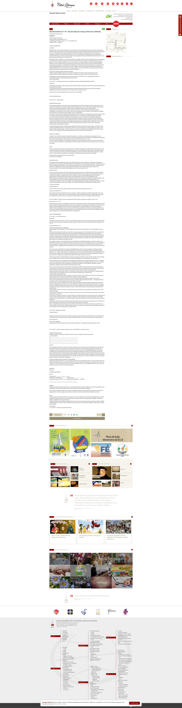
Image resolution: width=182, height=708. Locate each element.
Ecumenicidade (65, 636)
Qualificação (64, 660)
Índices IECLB (121, 693)
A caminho (120, 630)
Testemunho (65, 680)
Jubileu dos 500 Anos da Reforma (125, 643)
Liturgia (64, 648)
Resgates (120, 639)
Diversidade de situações (95, 635)
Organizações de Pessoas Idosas (125, 658)
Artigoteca (121, 683)
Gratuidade (64, 638)
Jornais (92, 639)
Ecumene (64, 651)
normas (108, 40)
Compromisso (65, 633)
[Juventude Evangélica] (56, 612)
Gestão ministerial (96, 670)
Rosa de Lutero (121, 689)
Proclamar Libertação (123, 686)
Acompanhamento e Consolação (97, 636)
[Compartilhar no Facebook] (74, 415)
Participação (77, 23)
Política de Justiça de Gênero (68, 659)
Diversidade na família (94, 645)
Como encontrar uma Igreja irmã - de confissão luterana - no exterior (125, 663)
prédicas (120, 38)
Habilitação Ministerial (67, 656)
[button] (77, 418)
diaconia (110, 44)
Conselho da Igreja (96, 677)
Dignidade (64, 635)
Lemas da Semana (121, 668)
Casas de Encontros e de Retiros (125, 660)
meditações (120, 47)
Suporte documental (94, 688)
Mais (107, 23)
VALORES (74, 10)
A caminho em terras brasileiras (124, 633)
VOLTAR (99, 414)
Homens (92, 632)
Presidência (94, 679)
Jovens (92, 655)
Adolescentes (93, 654)
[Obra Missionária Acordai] (112, 612)
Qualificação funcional (67, 666)
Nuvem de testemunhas (123, 636)
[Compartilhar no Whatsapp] (77, 415)
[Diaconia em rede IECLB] (125, 612)
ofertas (117, 32)
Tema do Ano (66, 689)
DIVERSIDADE (90, 10)
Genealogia (121, 677)
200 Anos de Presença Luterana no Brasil (125, 642)
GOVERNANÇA (100, 10)
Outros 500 (65, 688)
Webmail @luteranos (123, 697)
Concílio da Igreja (95, 676)
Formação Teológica (67, 664)
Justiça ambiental (66, 677)
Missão (63, 641)
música (113, 36)
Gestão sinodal (94, 673)
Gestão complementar (95, 667)
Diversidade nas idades (95, 651)
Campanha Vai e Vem (67, 670)
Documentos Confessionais (96, 692)
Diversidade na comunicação (96, 638)
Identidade (64, 630)
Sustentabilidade (65, 674)
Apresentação (55, 23)
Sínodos (91, 682)
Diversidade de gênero (95, 630)
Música (64, 650)
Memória (88, 23)
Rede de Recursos (121, 687)
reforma (110, 42)
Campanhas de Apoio (67, 669)
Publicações (120, 681)
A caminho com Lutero (122, 632)
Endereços (97, 23)
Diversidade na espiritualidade (96, 644)
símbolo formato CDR (123, 672)
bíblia (115, 43)
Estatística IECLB (122, 691)
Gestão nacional (94, 674)
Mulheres (93, 633)
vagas (120, 40)
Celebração (64, 647)
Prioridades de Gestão (94, 686)
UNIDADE (81, 10)
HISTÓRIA (108, 10)
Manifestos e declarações (68, 686)
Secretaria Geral (95, 680)
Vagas (120, 678)
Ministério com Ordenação (68, 657)
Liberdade (64, 639)
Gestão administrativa (96, 669)
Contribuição (65, 676)
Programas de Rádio (95, 641)
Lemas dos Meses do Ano (123, 669)
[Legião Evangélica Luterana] (98, 612)
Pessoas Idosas (94, 657)
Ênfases (66, 23)
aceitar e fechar (134, 703)
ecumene (123, 34)
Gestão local (93, 672)
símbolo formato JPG (123, 674)
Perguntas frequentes (123, 667)
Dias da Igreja (66, 683)
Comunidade (65, 632)
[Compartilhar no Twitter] (71, 415)
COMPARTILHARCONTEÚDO (58, 415)
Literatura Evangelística (123, 684)
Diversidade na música (94, 648)
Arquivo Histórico (121, 651)
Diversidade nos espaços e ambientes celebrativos (95, 659)
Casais (92, 647)
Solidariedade (65, 667)
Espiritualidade (65, 653)
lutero (112, 33)
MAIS (114, 10)
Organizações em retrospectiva (124, 638)
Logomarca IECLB (121, 671)
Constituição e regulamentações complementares (97, 690)
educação (111, 38)
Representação (94, 698)
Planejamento (66, 679)
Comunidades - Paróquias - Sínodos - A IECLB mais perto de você (125, 656)
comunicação (121, 37)
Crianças (92, 652)
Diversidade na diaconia (95, 642)
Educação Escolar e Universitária (69, 663)
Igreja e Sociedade (67, 685)
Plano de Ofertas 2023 (123, 694)
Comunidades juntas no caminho (124, 635)
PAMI (92, 685)
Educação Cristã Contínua (68, 661)
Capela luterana (121, 650)
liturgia (123, 33)
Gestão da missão (93, 666)
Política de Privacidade (122, 680)
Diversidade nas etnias (94, 649)
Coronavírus (65, 682)
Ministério (64, 654)
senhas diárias (113, 35)
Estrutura (93, 696)
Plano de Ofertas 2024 (123, 696)
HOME (68, 10)
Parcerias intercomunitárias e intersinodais (69, 673)
